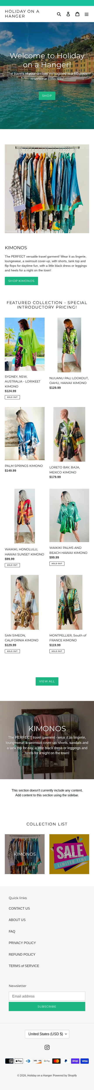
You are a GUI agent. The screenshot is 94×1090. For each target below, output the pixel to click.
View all (47, 681)
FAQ (12, 931)
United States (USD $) (45, 1034)
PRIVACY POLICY (22, 943)
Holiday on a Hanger (22, 14)
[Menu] (86, 14)
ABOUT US (17, 920)
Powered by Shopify (65, 1075)
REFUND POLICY (22, 954)
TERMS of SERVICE (24, 966)
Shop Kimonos (21, 281)
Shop (47, 95)
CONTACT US (19, 908)
